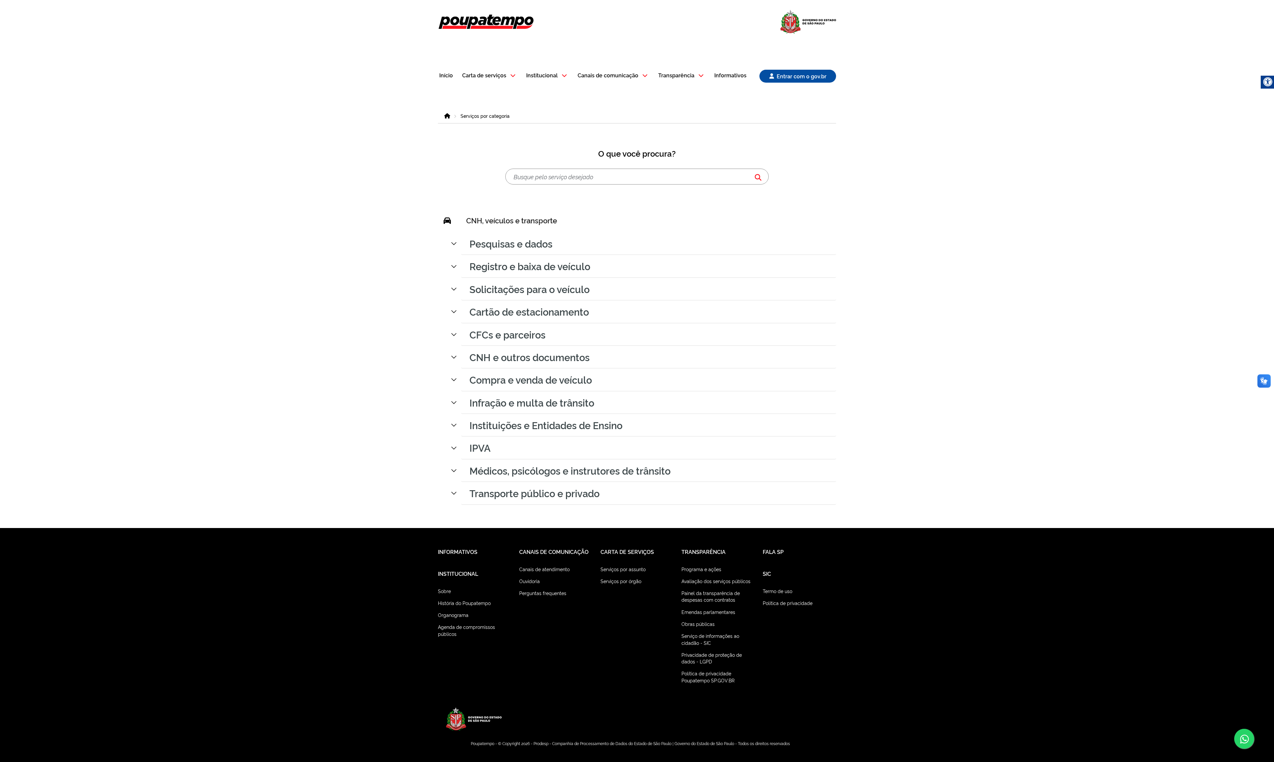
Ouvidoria (529, 581)
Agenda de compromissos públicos (466, 630)
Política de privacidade (788, 603)
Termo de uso (777, 591)
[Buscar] (758, 177)
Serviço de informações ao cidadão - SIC (710, 639)
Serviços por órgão (621, 581)
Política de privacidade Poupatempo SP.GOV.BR (708, 676)
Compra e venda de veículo (530, 379)
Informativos (730, 75)
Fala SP (773, 551)
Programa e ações (701, 569)
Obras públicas (698, 624)
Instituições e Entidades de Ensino (545, 424)
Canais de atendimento (544, 569)
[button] (490, 76)
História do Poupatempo (464, 603)
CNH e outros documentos (529, 356)
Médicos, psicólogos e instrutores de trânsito (570, 470)
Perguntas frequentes (542, 593)
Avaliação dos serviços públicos (715, 581)
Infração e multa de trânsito (531, 402)
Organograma (453, 615)
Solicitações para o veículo (529, 288)
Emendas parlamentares (708, 612)
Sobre (444, 591)
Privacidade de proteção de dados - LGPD (711, 657)
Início (446, 75)
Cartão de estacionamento (529, 311)
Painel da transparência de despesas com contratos (710, 596)
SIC (767, 573)
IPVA (480, 447)
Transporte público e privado (534, 492)
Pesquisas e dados (510, 243)
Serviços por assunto (623, 569)
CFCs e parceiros (507, 334)
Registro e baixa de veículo (529, 265)
